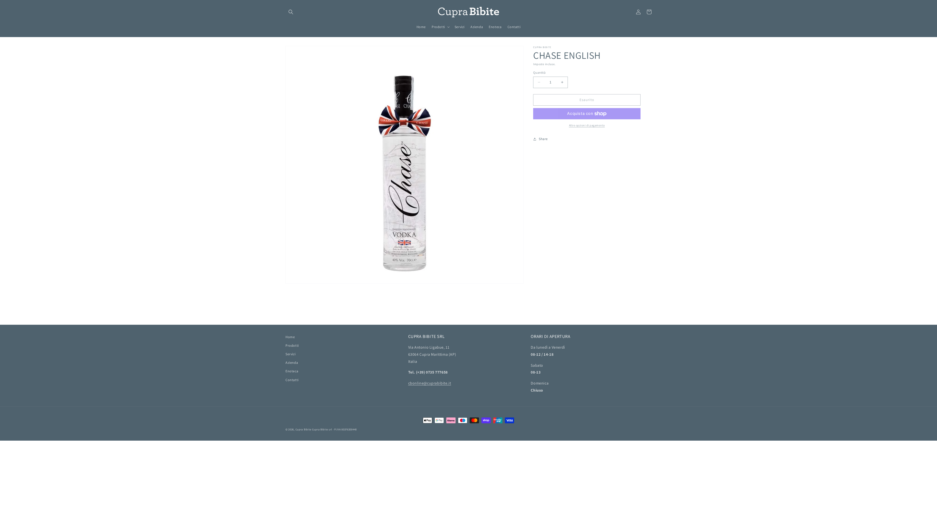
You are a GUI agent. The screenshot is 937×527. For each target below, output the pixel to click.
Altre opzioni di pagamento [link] (587, 125)
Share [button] (543, 139)
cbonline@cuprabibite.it (429, 383)
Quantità (539, 73)
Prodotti (292, 345)
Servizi (290, 354)
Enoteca (291, 371)
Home (290, 337)
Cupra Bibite (303, 429)
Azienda (291, 362)
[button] (290, 12)
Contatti (292, 380)
